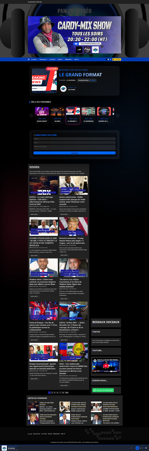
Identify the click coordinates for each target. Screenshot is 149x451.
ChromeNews (86, 442)
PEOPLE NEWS (65, 192)
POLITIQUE (79, 234)
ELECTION (69, 231)
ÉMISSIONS (68, 59)
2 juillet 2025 (74, 206)
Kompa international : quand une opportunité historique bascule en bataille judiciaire (42, 366)
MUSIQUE (74, 190)
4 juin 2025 (73, 245)
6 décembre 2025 (45, 206)
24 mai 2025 (43, 286)
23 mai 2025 (73, 289)
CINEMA (33, 192)
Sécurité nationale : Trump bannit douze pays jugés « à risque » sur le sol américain (72, 240)
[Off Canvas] (29, 59)
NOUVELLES (43, 59)
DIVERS (60, 59)
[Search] (111, 59)
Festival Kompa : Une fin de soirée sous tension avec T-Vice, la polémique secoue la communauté (43, 326)
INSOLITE (75, 188)
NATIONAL (52, 192)
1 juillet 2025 (44, 247)
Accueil (33, 59)
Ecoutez (117, 59)
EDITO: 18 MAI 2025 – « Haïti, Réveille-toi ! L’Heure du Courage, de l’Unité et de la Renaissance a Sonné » (72, 326)
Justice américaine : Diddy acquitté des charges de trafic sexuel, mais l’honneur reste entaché (72, 200)
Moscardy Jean (34, 206)
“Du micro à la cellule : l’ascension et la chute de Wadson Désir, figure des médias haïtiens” (70, 283)
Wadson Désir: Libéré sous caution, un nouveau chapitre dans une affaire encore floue (42, 281)
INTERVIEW (34, 231)
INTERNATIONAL (65, 190)
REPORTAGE (34, 234)
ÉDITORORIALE (77, 318)
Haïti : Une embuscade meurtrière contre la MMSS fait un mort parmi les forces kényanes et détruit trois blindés (73, 369)
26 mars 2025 (74, 375)
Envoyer (74, 153)
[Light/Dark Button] (107, 59)
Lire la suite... (34, 214)
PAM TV (77, 59)
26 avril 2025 (44, 371)
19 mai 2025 (43, 332)
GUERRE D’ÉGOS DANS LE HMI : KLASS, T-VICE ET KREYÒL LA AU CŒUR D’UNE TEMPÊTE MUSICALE (43, 241)
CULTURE (51, 59)
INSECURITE (77, 231)
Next (66, 392)
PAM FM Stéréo (74, 11)
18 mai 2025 (73, 332)
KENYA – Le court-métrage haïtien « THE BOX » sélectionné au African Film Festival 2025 (41, 200)
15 (63, 392)
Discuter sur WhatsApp (105, 390)
